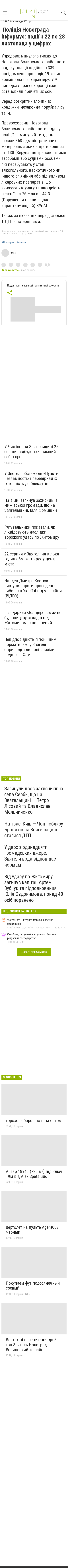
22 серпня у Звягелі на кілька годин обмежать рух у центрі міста (31, 559)
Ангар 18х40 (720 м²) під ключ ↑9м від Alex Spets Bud (34, 1174)
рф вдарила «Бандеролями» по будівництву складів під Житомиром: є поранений (32, 617)
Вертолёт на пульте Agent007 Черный (32, 1230)
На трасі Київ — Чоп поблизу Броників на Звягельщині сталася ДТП (33, 829)
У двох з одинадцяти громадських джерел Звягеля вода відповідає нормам (30, 856)
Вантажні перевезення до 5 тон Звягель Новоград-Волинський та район (31, 1344)
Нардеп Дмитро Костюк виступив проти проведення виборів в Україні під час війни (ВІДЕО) (33, 588)
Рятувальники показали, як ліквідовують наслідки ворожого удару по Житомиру (31, 532)
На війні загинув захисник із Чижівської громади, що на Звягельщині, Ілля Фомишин (30, 505)
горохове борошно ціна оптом (34, 1120)
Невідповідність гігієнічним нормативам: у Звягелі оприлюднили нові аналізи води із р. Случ (30, 647)
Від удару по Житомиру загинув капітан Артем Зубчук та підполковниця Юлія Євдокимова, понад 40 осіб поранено (33, 888)
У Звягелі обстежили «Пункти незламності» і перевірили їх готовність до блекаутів (31, 478)
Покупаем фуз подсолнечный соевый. (33, 1286)
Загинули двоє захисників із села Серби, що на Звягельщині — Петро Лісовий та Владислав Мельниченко (33, 800)
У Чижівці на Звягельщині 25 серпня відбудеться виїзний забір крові (31, 451)
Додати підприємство (34, 952)
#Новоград (8, 242)
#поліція (21, 242)
